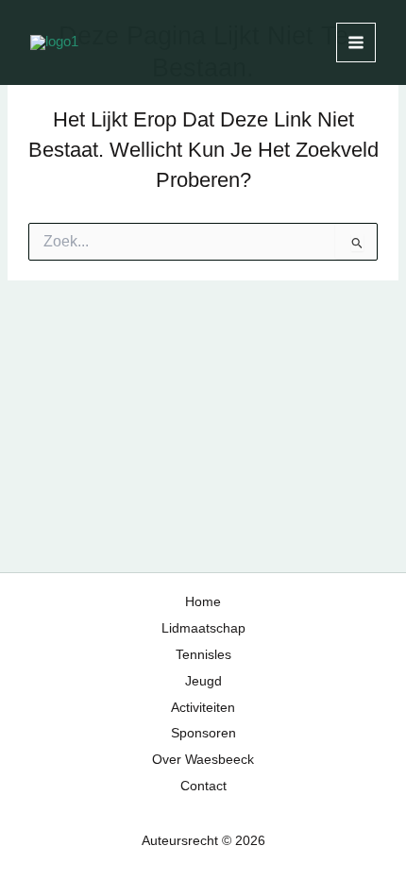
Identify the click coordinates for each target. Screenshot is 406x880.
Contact (203, 786)
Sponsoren (203, 733)
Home (203, 602)
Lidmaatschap (203, 628)
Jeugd (203, 681)
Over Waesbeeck (203, 760)
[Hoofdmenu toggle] (356, 42)
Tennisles (203, 655)
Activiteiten (203, 708)
